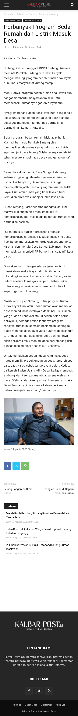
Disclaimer (46, 704)
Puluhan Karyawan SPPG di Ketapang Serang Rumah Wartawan (37, 546)
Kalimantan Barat (25, 14)
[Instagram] (39, 690)
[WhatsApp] (25, 466)
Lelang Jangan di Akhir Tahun (18, 491)
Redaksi (17, 704)
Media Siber (30, 704)
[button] (6, 5)
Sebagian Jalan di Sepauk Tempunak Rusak (58, 491)
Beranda (8, 14)
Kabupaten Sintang (48, 14)
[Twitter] (16, 466)
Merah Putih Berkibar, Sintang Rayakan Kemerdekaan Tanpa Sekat (38, 515)
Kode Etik (60, 704)
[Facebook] (7, 466)
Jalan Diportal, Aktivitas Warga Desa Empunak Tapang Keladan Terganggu (39, 531)
